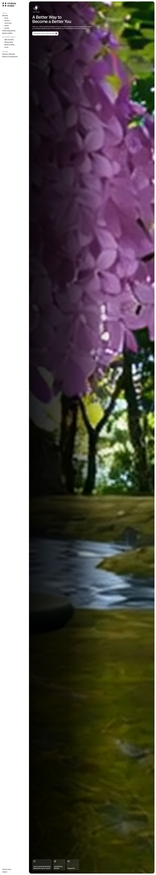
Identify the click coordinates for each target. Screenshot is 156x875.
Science (6, 21)
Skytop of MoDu (7, 33)
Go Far (6, 47)
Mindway (5, 15)
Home (6, 18)
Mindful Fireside (9, 45)
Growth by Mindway (8, 54)
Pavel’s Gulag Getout (8, 31)
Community (8, 23)
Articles (6, 28)
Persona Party (8, 42)
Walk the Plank (9, 40)
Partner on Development (10, 57)
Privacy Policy (6, 869)
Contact (4, 872)
